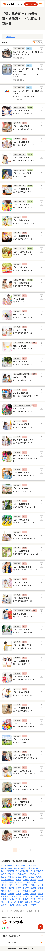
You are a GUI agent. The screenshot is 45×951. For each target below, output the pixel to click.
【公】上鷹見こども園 (22, 566)
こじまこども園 (19, 330)
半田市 (3, 882)
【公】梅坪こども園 (21, 503)
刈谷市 (3, 885)
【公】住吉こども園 (21, 141)
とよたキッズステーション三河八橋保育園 (26, 70)
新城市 (33, 888)
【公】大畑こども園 (21, 535)
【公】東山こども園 (21, 786)
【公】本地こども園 (21, 834)
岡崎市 (26, 879)
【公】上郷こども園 (21, 126)
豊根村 (33, 905)
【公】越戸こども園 (21, 582)
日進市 (18, 893)
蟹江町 (40, 899)
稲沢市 (26, 888)
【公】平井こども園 (21, 802)
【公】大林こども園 (21, 551)
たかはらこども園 (20, 361)
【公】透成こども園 (21, 676)
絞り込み (39, 42)
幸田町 (11, 905)
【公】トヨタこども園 (22, 173)
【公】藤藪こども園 (21, 220)
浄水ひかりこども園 (21, 424)
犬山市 (40, 885)
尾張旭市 (26, 891)
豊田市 (11, 885)
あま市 (31, 896)
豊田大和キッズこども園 (23, 439)
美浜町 (37, 902)
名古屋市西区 (6, 868)
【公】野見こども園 (21, 188)
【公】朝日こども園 (21, 110)
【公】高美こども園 (21, 629)
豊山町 (11, 899)
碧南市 (35, 882)
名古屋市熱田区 (36, 871)
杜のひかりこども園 (21, 455)
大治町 (33, 899)
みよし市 (23, 896)
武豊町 (3, 905)
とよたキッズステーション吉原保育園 (26, 92)
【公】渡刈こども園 (21, 692)
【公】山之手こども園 (22, 251)
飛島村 (3, 902)
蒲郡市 (33, 885)
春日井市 (12, 882)
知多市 (11, 891)
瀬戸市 (40, 879)
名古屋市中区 (34, 868)
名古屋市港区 (21, 874)
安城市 (18, 885)
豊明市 (11, 893)
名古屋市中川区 (7, 874)
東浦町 (20, 902)
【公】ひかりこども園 (22, 754)
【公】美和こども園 (21, 236)
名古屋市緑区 (21, 877)
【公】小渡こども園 (21, 283)
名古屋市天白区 (7, 879)
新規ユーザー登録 (30, 4)
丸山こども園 (18, 408)
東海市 (40, 888)
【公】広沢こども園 (21, 817)
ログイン (20, 4)
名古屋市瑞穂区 (22, 871)
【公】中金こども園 (21, 707)
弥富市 (15, 896)
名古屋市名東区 (35, 877)
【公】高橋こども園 (21, 157)
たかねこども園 (19, 613)
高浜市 (35, 891)
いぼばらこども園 (20, 392)
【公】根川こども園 (21, 739)
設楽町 (18, 905)
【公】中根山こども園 (22, 723)
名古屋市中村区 (20, 868)
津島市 (27, 882)
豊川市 (20, 882)
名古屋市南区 (34, 874)
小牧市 (18, 888)
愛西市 (33, 893)
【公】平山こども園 (21, 204)
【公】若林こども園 (21, 267)
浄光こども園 (18, 298)
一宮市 (33, 879)
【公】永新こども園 (21, 519)
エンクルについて (9, 942)
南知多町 (28, 902)
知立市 (18, 891)
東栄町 (26, 905)
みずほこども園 (19, 377)
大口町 (18, 899)
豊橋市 (18, 879)
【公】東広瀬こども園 (22, 770)
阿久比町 (12, 902)
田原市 (26, 893)
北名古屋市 (5, 896)
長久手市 (39, 896)
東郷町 (3, 899)
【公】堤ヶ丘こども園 (22, 645)
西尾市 (26, 885)
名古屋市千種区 (7, 865)
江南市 (11, 888)
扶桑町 (26, 899)
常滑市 (3, 888)
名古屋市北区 (34, 865)
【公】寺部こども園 (21, 660)
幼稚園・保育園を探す (11, 935)
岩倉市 (3, 893)
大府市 (3, 891)
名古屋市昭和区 (7, 871)
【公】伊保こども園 (21, 472)
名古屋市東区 (21, 865)
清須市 (40, 893)
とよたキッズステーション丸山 (26, 51)
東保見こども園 (19, 345)
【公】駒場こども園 (21, 598)
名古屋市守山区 (7, 877)
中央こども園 (18, 314)
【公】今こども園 (20, 488)
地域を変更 (10, 36)
